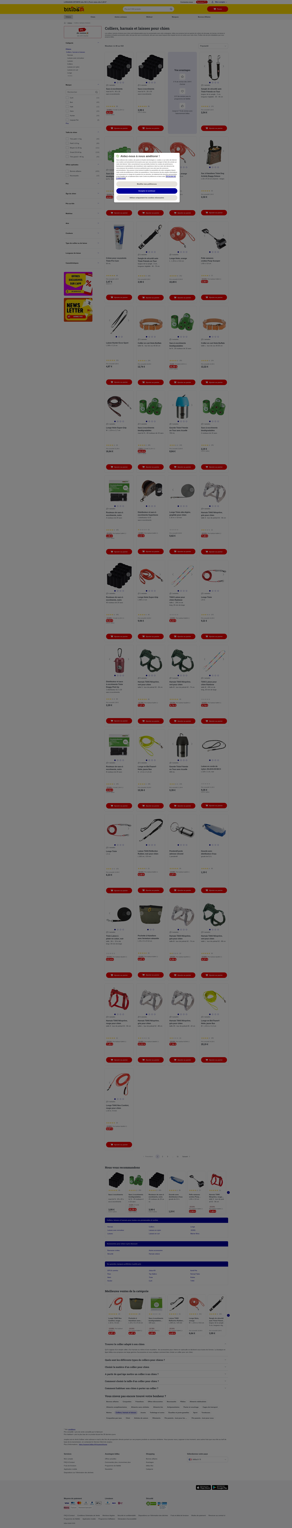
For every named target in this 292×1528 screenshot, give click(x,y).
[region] (147, 177)
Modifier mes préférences (147, 184)
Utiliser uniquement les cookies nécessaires (147, 198)
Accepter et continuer (146, 191)
